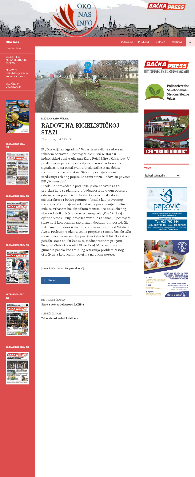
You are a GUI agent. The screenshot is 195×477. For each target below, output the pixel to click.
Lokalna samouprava (55, 118)
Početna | (127, 42)
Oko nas (67, 139)
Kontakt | (177, 42)
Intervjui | (144, 42)
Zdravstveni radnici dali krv (59, 316)
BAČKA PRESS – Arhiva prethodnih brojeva (17, 60)
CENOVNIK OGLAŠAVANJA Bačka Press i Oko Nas (17, 73)
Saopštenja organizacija (13, 85)
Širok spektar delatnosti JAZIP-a (62, 302)
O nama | (160, 42)
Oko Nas (12, 42)
